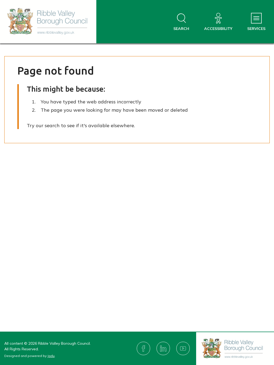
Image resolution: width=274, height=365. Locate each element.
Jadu (51, 356)
